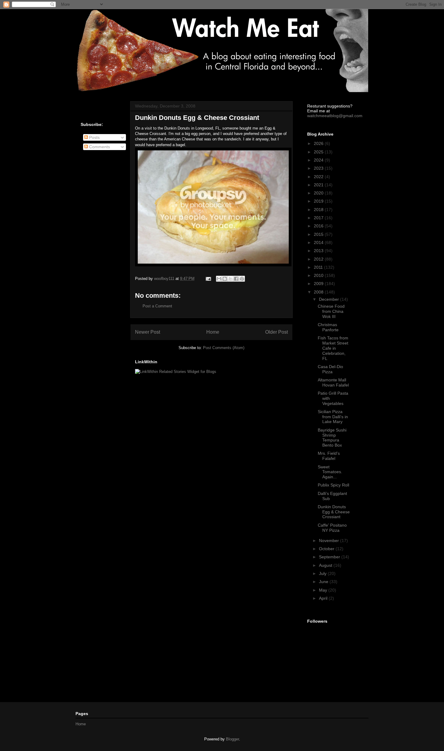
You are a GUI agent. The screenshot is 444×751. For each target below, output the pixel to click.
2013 (319, 250)
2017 (319, 217)
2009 (319, 283)
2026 (319, 143)
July (323, 573)
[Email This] (219, 279)
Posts (94, 137)
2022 (319, 176)
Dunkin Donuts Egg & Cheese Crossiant (334, 511)
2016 (319, 225)
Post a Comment (157, 306)
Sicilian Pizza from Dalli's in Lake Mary (333, 416)
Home (212, 332)
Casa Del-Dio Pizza (330, 369)
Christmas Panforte (328, 327)
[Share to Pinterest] (242, 279)
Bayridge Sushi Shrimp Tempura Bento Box (332, 438)
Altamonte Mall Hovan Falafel (333, 382)
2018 (319, 209)
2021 (319, 184)
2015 (319, 234)
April (324, 598)
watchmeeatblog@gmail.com (334, 115)
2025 (319, 151)
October (327, 548)
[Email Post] (208, 278)
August (326, 565)
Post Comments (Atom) (223, 347)
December (329, 299)
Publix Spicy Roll (333, 485)
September (330, 556)
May (323, 590)
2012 (319, 259)
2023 (319, 168)
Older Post (276, 332)
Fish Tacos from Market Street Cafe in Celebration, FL (333, 348)
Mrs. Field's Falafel (329, 456)
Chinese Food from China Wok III (331, 311)
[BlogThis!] (225, 279)
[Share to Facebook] (236, 279)
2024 (319, 160)
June (324, 581)
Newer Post (147, 332)
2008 (319, 292)
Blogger (232, 739)
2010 (319, 275)
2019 (319, 201)
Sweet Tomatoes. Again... (330, 472)
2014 (319, 242)
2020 (319, 193)
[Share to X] (230, 279)
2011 (319, 267)
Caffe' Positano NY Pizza (332, 528)
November (329, 540)
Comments (99, 146)
